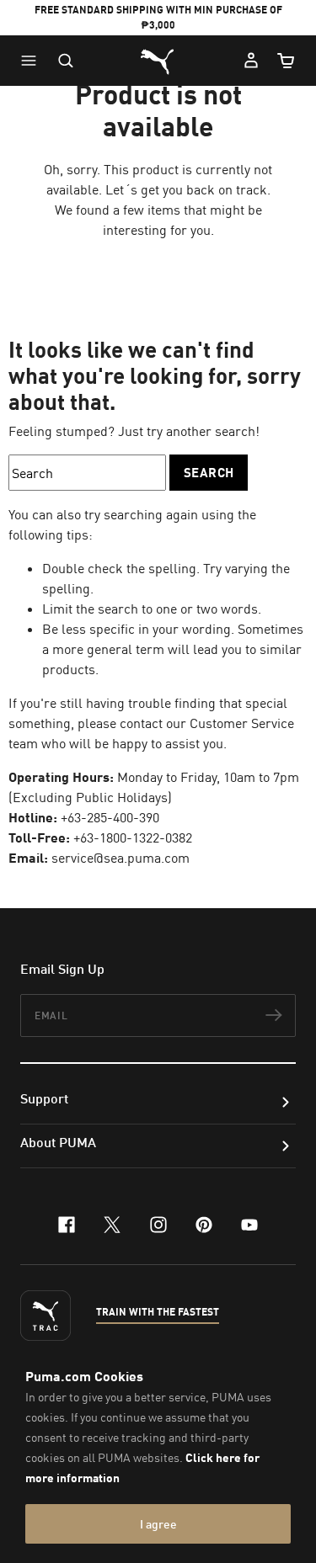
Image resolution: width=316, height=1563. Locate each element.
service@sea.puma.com (120, 857)
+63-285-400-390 (110, 817)
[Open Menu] (33, 60)
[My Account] (251, 61)
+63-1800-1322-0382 (132, 837)
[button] (33, 60)
